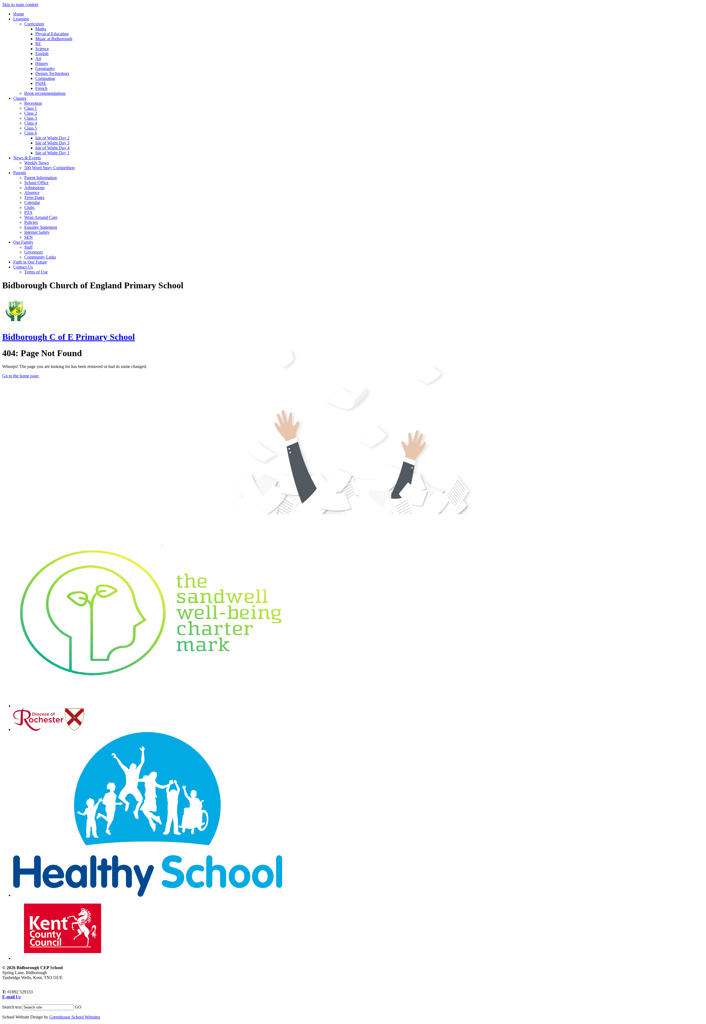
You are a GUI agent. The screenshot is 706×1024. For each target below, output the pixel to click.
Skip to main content (20, 4)
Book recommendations (45, 93)
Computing (45, 78)
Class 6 (30, 133)
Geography (45, 68)
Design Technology (52, 73)
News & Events (27, 157)
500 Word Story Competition (49, 167)
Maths (40, 28)
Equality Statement (40, 227)
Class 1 (30, 108)
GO (78, 1007)
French (41, 88)
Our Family (23, 242)
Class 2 (30, 113)
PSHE (40, 83)
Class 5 (30, 128)
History (41, 63)
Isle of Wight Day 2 (52, 138)
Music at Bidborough (53, 38)
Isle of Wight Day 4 (52, 148)
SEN (28, 237)
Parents (19, 172)
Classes (19, 98)
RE (38, 43)
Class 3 (30, 118)
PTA (28, 212)
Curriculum (34, 23)
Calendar (32, 202)
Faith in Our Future (30, 262)
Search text (12, 1007)
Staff (28, 247)
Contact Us (23, 267)
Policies (31, 222)
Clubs (29, 207)
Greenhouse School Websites (74, 1017)
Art (38, 58)
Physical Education (52, 33)
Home (18, 14)
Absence (31, 192)
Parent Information (40, 177)
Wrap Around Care (40, 217)
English (42, 53)
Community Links (40, 257)
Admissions (34, 187)
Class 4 (30, 123)
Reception (33, 103)
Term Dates (34, 197)
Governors (33, 252)
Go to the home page (20, 375)
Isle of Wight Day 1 (52, 152)
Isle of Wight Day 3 (52, 143)
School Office (36, 182)
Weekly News (36, 162)
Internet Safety (37, 232)
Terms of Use (36, 272)
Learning (21, 19)
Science (42, 48)
